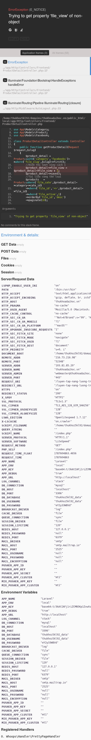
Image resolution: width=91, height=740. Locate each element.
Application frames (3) (34, 52)
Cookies (7, 265)
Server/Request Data (17, 279)
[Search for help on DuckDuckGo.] (16, 30)
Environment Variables (19, 592)
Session (7, 272)
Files (5, 258)
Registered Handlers (17, 729)
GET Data (8, 244)
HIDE (24, 38)
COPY (14, 38)
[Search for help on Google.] (10, 30)
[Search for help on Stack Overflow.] (21, 30)
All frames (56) (60, 52)
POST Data (10, 251)
